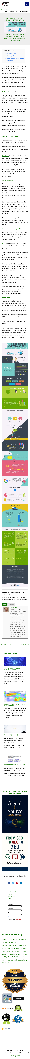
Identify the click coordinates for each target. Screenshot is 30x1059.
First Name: (10, 904)
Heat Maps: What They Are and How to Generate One (14, 705)
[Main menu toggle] (27, 4)
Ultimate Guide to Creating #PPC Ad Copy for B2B (14, 765)
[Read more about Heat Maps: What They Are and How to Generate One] (15, 696)
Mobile (22, 36)
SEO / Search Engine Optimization (15, 38)
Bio (5, 604)
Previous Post (6, 644)
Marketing (16, 36)
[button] (8, 883)
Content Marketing (12, 34)
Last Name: (10, 908)
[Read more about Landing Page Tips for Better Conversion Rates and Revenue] (15, 728)
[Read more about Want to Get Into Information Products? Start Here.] (15, 661)
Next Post (25, 644)
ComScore (5, 156)
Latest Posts (11, 604)
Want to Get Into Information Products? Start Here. (12, 669)
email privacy (18, 919)
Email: (9, 912)
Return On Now (16, 4)
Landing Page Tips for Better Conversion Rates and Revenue (13, 735)
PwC (3, 243)
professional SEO (7, 91)
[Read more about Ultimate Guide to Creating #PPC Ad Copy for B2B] (15, 758)
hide (12, 50)
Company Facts (15, 1056)
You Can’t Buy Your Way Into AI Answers (14, 945)
